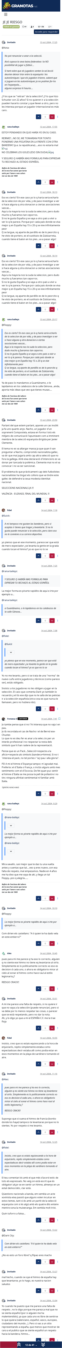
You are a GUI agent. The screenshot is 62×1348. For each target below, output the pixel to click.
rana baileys (13, 126)
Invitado (11, 42)
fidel (9, 510)
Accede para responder (46, 31)
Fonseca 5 (12, 718)
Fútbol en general (11, 26)
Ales (9, 953)
